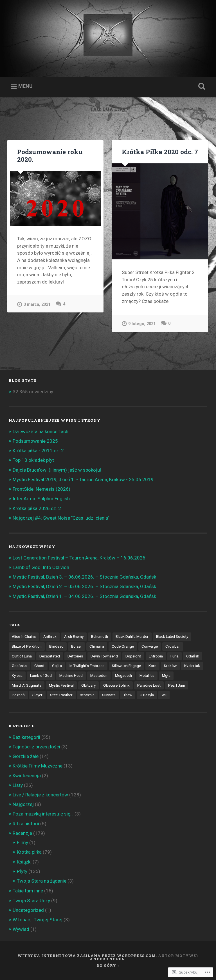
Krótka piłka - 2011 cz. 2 (38, 450)
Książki (24, 862)
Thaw (127, 695)
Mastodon (98, 675)
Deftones (75, 656)
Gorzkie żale (26, 756)
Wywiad (21, 929)
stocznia (87, 695)
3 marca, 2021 (37, 304)
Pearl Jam (176, 685)
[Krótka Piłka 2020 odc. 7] (160, 211)
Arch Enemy (74, 636)
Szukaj (200, 86)
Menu (25, 86)
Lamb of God (41, 675)
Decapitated (49, 656)
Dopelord (133, 656)
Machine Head (71, 675)
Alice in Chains (24, 636)
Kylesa (17, 675)
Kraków (170, 665)
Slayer (37, 695)
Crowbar (172, 646)
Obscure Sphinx (116, 685)
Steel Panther (61, 695)
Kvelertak (192, 665)
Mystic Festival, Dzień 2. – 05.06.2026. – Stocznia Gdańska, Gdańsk (84, 586)
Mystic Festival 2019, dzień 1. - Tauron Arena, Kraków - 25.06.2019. (84, 479)
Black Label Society (172, 636)
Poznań (18, 695)
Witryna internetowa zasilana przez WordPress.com (86, 955)
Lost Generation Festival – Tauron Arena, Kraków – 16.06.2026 (79, 558)
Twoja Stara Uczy (31, 900)
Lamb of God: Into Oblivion (41, 567)
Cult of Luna (22, 656)
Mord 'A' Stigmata (26, 685)
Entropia (156, 656)
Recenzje (22, 833)
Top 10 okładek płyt (33, 460)
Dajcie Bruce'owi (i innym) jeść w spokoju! (57, 470)
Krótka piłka (29, 852)
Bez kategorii (26, 737)
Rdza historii (26, 823)
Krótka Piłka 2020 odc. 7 (160, 151)
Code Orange (123, 646)
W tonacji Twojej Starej (37, 919)
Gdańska (19, 665)
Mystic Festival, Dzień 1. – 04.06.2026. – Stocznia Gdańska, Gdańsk (84, 596)
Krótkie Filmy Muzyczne (37, 766)
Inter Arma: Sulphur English (41, 498)
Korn (152, 665)
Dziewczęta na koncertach (40, 431)
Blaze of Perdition (27, 646)
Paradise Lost (149, 685)
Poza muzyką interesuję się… (43, 814)
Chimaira (96, 646)
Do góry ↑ (108, 965)
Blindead (56, 646)
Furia (174, 656)
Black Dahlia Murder (132, 636)
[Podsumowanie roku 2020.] (55, 198)
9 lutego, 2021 (142, 323)
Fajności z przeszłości (36, 747)
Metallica (147, 675)
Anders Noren (107, 959)
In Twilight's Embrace (86, 665)
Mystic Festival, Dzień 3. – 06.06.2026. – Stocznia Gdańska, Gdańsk (84, 577)
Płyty (22, 871)
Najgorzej (23, 804)
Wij (163, 695)
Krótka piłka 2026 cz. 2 (37, 508)
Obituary (88, 685)
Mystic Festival (61, 685)
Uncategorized (28, 910)
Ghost (39, 665)
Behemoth (99, 636)
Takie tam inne (28, 891)
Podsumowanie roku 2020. (50, 155)
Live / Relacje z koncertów (40, 795)
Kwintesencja (27, 775)
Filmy (22, 842)
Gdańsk (192, 656)
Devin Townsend (104, 656)
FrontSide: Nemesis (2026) (41, 489)
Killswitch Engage (126, 665)
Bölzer (76, 646)
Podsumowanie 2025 (35, 441)
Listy (18, 785)
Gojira (57, 665)
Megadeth (123, 675)
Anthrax (50, 636)
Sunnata (109, 695)
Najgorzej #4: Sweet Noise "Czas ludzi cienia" (61, 518)
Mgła (166, 675)
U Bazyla (147, 695)
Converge (149, 646)
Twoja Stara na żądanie (41, 881)
